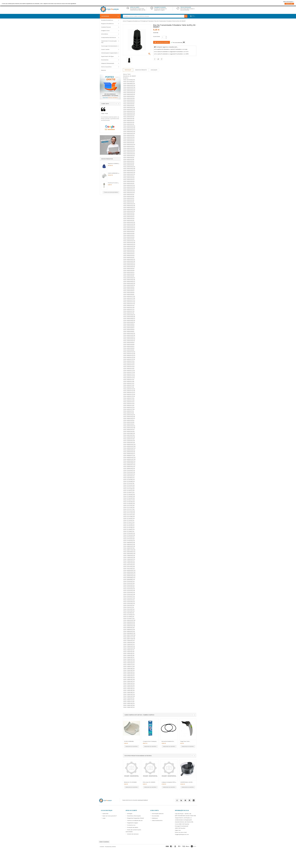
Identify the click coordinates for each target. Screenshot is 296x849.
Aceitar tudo (289, 3)
